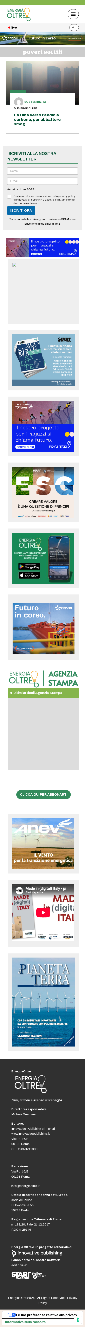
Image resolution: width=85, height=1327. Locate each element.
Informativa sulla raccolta (25, 1322)
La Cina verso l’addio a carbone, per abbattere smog (37, 119)
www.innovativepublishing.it (30, 1133)
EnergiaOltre (27, 108)
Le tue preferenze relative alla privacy (46, 1315)
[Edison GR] (42, 44)
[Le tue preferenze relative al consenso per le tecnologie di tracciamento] (78, 1320)
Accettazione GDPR (21, 189)
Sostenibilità (35, 101)
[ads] (42, 256)
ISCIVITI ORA (21, 210)
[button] (73, 14)
